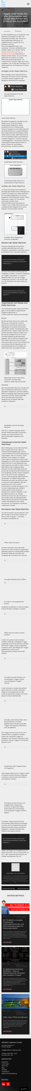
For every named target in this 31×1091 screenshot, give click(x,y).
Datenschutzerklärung (9, 1073)
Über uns (5, 1066)
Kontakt (4, 1070)
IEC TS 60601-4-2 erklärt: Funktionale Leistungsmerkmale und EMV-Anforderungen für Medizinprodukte (13, 924)
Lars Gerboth (21, 873)
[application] (15, 263)
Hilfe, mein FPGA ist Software (15, 1017)
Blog (3, 1068)
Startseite (5, 1062)
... (10, 938)
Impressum (5, 1071)
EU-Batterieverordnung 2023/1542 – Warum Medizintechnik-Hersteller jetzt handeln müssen (14, 972)
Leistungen (5, 1064)
